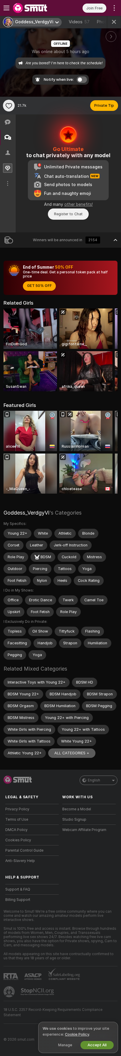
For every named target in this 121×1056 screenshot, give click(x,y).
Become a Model (76, 809)
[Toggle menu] (6, 8)
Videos (79, 21)
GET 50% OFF (39, 286)
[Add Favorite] (9, 105)
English (94, 780)
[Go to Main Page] (36, 8)
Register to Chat (68, 214)
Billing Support (17, 900)
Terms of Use (16, 819)
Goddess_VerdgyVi (26, 513)
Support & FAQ (17, 889)
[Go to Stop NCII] (38, 991)
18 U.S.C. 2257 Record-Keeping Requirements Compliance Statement (53, 1012)
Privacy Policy (17, 809)
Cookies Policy (18, 840)
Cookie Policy (77, 1034)
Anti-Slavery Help (20, 861)
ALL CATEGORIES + (71, 753)
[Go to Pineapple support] (10, 991)
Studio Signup (74, 819)
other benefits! (78, 204)
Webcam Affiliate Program (84, 830)
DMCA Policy (16, 830)
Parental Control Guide (24, 850)
